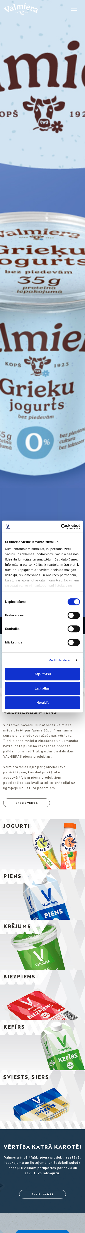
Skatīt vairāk (26, 802)
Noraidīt (42, 702)
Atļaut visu (42, 674)
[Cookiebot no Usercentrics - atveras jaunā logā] (61, 526)
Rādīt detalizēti (60, 660)
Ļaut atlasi (42, 688)
